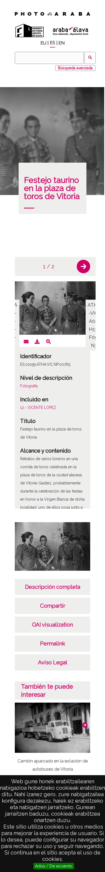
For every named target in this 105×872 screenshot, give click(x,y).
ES (52, 42)
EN (61, 43)
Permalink (52, 643)
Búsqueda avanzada (75, 68)
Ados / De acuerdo (53, 866)
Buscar (90, 58)
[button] (83, 266)
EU (43, 43)
